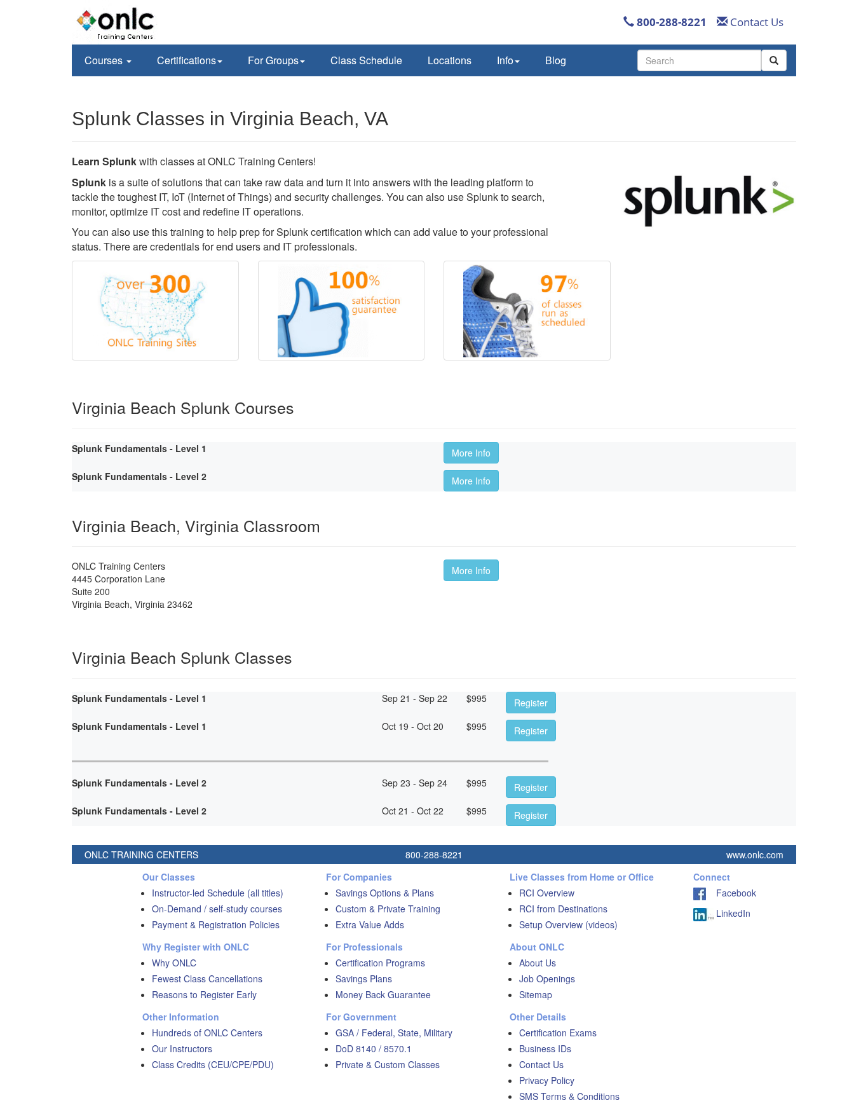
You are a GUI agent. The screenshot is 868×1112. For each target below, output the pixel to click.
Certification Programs (380, 962)
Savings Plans (364, 978)
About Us (537, 962)
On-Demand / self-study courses (217, 908)
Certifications (186, 60)
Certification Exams (558, 1032)
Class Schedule (366, 60)
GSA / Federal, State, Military (394, 1032)
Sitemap (535, 994)
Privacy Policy (546, 1080)
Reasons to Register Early (204, 994)
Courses (105, 60)
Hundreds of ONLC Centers (207, 1032)
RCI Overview (546, 892)
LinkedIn (732, 913)
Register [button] (531, 702)
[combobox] (699, 60)
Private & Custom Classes (388, 1064)
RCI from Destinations (563, 908)
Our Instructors (182, 1048)
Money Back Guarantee (383, 994)
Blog (555, 60)
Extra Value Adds (370, 924)
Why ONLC (174, 962)
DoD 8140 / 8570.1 (374, 1048)
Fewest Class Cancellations (207, 978)
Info (505, 60)
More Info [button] (471, 452)
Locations (449, 60)
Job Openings (547, 978)
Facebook (731, 892)
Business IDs (545, 1048)
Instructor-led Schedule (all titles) (217, 892)
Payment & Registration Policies (216, 924)
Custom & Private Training (388, 908)
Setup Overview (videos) (568, 924)
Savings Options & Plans (385, 892)
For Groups (273, 60)
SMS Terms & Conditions (569, 1096)
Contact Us (755, 22)
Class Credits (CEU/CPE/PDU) (213, 1064)
